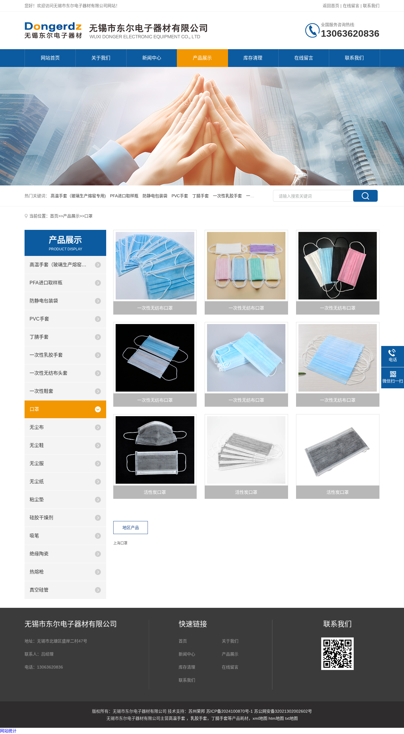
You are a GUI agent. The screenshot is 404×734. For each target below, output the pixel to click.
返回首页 (331, 5)
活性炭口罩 (155, 492)
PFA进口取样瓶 (46, 282)
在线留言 (351, 5)
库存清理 (252, 57)
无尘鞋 (37, 445)
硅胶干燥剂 (41, 517)
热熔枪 (37, 571)
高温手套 (177, 718)
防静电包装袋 (44, 300)
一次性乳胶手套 (46, 355)
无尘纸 (37, 481)
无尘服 (37, 463)
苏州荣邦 (196, 711)
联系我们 (371, 5)
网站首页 (50, 57)
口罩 (88, 216)
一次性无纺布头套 (48, 373)
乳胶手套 (198, 718)
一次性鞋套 (41, 391)
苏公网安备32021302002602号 (283, 711)
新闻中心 (151, 57)
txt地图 (291, 718)
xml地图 (260, 718)
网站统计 (8, 730)
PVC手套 (39, 318)
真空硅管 (39, 589)
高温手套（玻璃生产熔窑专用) (60, 264)
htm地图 (276, 718)
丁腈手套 (39, 336)
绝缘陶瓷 (39, 553)
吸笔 (34, 535)
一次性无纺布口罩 (155, 307)
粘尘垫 (37, 499)
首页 (54, 216)
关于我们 (100, 57)
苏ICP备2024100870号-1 (229, 711)
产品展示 (202, 57)
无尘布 (37, 427)
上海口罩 (120, 543)
